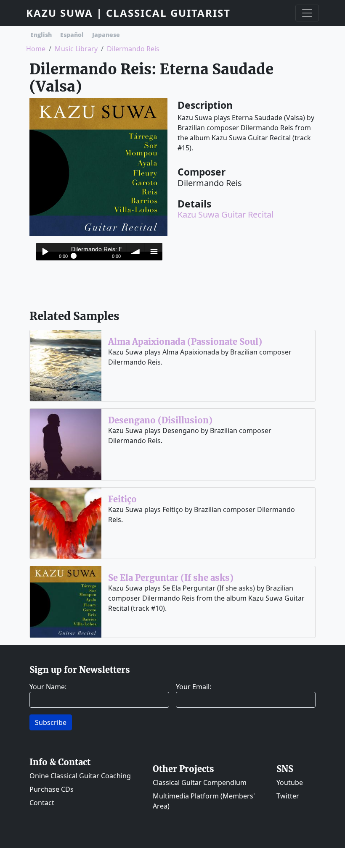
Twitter (287, 796)
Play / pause (45, 251)
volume (135, 251)
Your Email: (193, 686)
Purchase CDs (51, 789)
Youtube (289, 782)
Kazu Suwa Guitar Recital (225, 214)
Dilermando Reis (133, 48)
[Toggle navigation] (307, 13)
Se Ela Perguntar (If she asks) (171, 577)
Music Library (76, 48)
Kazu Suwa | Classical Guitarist (128, 13)
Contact (41, 802)
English (41, 35)
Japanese (106, 35)
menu (153, 251)
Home (35, 48)
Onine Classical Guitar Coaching (80, 775)
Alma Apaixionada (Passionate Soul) (185, 341)
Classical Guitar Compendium (200, 782)
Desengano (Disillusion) (160, 420)
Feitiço (122, 499)
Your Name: (47, 686)
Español (72, 35)
